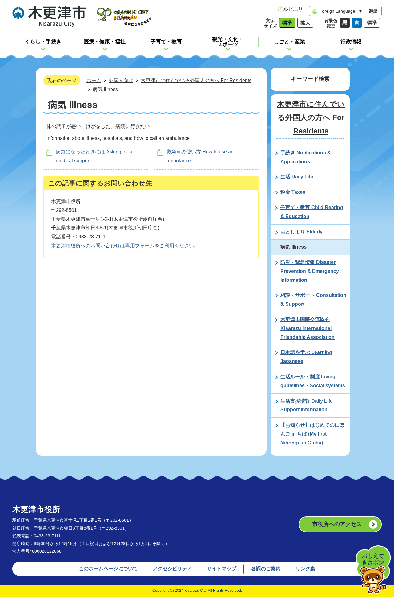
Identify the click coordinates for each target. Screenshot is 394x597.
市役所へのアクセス (337, 524)
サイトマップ (221, 568)
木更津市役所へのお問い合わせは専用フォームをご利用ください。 (125, 245)
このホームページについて (108, 568)
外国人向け (121, 80)
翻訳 (373, 11)
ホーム (93, 80)
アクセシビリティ (172, 568)
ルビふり (293, 9)
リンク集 (305, 568)
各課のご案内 (266, 568)
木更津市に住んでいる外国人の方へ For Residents (196, 80)
